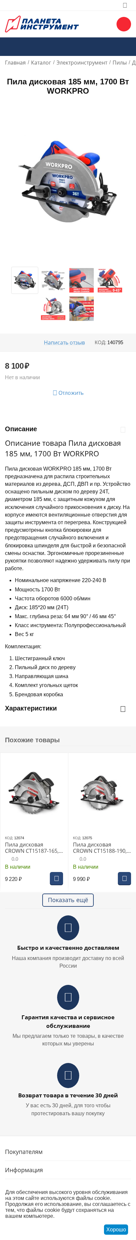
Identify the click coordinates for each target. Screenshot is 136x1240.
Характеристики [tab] (31, 708)
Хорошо (116, 1229)
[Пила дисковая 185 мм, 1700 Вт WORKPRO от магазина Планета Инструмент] (68, 182)
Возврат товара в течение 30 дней (68, 1095)
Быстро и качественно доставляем (68, 947)
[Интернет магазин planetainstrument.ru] (42, 23)
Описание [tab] (21, 429)
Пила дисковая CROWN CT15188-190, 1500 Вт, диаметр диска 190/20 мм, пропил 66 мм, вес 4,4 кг (101, 848)
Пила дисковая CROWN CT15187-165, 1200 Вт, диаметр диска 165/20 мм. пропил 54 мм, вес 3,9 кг (33, 848)
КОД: (100, 342)
